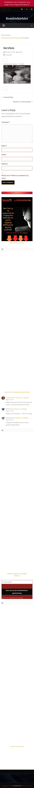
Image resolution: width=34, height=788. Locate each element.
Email (4, 155)
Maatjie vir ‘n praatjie (21, 418)
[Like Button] (5, 60)
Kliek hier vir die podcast (17, 243)
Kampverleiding (8, 97)
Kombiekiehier (17, 18)
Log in (3, 193)
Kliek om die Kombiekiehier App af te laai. (17, 392)
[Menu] (4, 25)
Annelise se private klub (17, 746)
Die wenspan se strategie (21, 397)
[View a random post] (31, 26)
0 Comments (8, 55)
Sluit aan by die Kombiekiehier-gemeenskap (17, 591)
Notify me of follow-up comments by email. (15, 176)
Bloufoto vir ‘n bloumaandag (21, 102)
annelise (20, 52)
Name (4, 146)
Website (5, 164)
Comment (6, 122)
